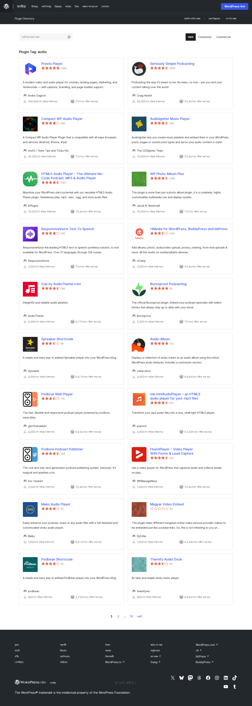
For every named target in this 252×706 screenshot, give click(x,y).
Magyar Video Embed (167, 504)
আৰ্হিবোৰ (63, 662)
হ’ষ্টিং (17, 656)
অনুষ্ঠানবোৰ (155, 650)
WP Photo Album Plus (167, 174)
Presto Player (52, 64)
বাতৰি (17, 650)
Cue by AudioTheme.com (61, 284)
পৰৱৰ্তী (139, 616)
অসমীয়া (53, 682)
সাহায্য (108, 650)
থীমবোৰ (63, 650)
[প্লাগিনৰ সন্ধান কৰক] (69, 37)
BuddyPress (205, 662)
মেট (199, 650)
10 (131, 616)
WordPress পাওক (235, 6)
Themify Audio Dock (166, 559)
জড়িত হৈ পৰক (156, 644)
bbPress (202, 656)
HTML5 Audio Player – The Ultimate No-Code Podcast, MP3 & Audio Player (72, 176)
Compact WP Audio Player (62, 119)
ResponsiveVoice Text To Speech (67, 229)
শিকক (107, 644)
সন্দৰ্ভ (17, 644)
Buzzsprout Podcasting (168, 284)
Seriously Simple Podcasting (172, 64)
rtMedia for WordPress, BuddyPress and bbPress (189, 229)
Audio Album (160, 339)
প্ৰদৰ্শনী (63, 644)
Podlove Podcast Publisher (62, 449)
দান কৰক (156, 656)
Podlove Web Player (57, 394)
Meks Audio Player (55, 504)
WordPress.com (207, 644)
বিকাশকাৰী (109, 656)
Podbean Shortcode (57, 559)
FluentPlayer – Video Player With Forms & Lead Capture (172, 451)
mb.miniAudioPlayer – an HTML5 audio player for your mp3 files (175, 396)
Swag (155, 662)
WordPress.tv (115, 662)
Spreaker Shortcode (57, 339)
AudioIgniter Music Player (170, 119)
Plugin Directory (24, 18)
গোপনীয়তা (19, 662)
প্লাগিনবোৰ (64, 656)
